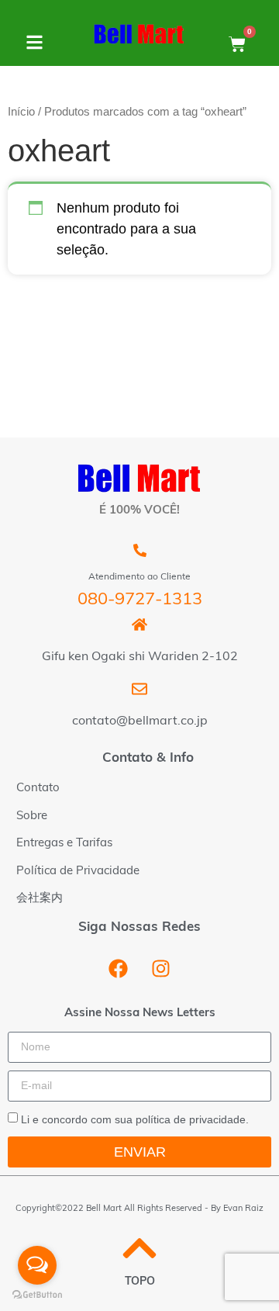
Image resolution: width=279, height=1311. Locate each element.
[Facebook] (118, 969)
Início (21, 112)
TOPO (140, 1282)
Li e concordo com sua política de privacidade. (135, 1118)
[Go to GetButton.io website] (37, 1295)
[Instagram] (161, 969)
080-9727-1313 (140, 600)
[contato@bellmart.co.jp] (139, 689)
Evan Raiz (243, 1209)
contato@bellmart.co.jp (140, 721)
